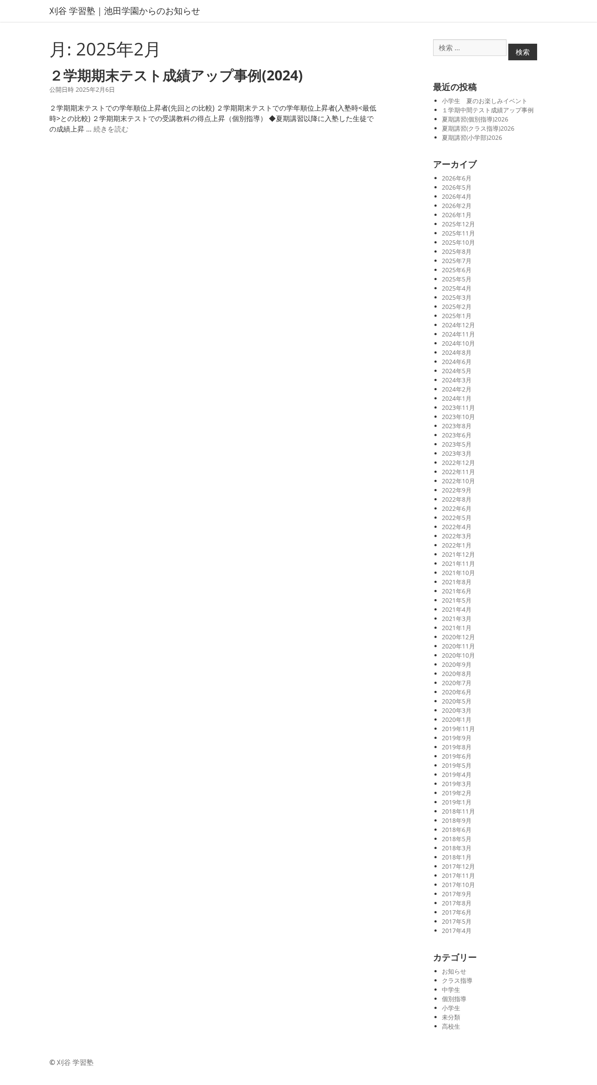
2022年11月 (458, 472)
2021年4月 (457, 609)
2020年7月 (457, 683)
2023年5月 (457, 444)
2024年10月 (458, 343)
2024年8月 (457, 352)
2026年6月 (457, 178)
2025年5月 (457, 279)
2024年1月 (457, 398)
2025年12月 (458, 224)
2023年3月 (457, 453)
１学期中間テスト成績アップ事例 (488, 110)
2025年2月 (457, 306)
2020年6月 (457, 692)
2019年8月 (457, 747)
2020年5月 (457, 701)
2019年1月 (457, 802)
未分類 (451, 1017)
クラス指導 (457, 980)
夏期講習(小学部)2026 (472, 137)
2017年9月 (457, 894)
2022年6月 (457, 508)
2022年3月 (457, 536)
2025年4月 (457, 288)
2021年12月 (458, 554)
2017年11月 (458, 875)
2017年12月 (458, 866)
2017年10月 (458, 884)
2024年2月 (457, 389)
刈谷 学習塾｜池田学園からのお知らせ (124, 11)
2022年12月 (458, 462)
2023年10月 (458, 417)
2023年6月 (457, 435)
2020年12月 (458, 637)
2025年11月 (458, 233)
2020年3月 (457, 710)
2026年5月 (457, 187)
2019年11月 (458, 728)
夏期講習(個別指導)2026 (475, 119)
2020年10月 (458, 655)
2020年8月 (457, 673)
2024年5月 (457, 371)
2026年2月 (457, 205)
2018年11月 (458, 811)
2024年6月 (457, 361)
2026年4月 (457, 196)
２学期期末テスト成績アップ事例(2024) (176, 75)
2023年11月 (458, 407)
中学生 (451, 989)
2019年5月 (457, 765)
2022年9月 (457, 490)
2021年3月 (457, 618)
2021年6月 (457, 591)
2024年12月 (458, 325)
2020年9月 (457, 664)
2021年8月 (457, 582)
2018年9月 (457, 820)
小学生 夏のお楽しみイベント (485, 101)
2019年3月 (457, 784)
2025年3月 (457, 297)
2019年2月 (457, 793)
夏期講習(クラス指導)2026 (478, 128)
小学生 (451, 1008)
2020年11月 (458, 646)
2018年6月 (457, 829)
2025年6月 (457, 270)
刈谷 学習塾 (75, 1062)
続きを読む (111, 129)
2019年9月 (457, 738)
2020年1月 (457, 719)
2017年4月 (457, 930)
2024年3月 (457, 380)
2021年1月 (457, 628)
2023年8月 (457, 426)
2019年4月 (457, 774)
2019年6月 (457, 756)
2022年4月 (457, 527)
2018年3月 (457, 848)
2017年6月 (457, 912)
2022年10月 (458, 481)
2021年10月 (458, 572)
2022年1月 (457, 545)
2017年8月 (457, 903)
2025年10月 (458, 242)
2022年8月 (457, 499)
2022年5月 (457, 517)
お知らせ (454, 971)
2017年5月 (457, 921)
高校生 (451, 1026)
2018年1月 (457, 857)
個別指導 (454, 999)
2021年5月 (457, 600)
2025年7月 (457, 261)
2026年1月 (457, 215)
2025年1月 (457, 316)
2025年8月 (457, 251)
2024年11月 (458, 334)
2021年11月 (458, 563)
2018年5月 (457, 839)
